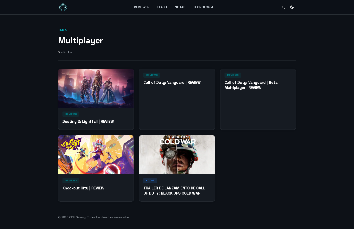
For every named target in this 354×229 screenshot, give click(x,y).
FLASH (162, 7)
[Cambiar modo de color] (292, 7)
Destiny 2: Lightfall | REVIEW (88, 121)
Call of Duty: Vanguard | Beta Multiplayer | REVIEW (251, 85)
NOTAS (180, 7)
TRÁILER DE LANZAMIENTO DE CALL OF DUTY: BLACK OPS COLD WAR (174, 191)
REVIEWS (141, 7)
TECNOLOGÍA (203, 7)
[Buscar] (283, 7)
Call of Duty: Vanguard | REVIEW (172, 82)
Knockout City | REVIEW (83, 188)
